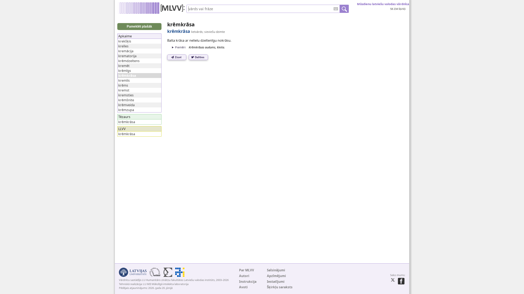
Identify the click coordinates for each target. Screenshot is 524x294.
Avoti (243, 287)
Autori (244, 276)
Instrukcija (247, 282)
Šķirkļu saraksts (279, 287)
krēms (123, 85)
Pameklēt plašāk (139, 26)
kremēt (124, 65)
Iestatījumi (276, 282)
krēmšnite (126, 100)
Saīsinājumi (276, 270)
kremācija (125, 51)
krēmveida (126, 105)
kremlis (124, 80)
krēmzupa (126, 110)
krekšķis (124, 41)
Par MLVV (246, 270)
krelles (123, 46)
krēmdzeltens (129, 61)
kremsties (126, 95)
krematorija (127, 56)
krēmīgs (124, 70)
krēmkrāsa (126, 122)
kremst (123, 90)
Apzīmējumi (276, 276)
